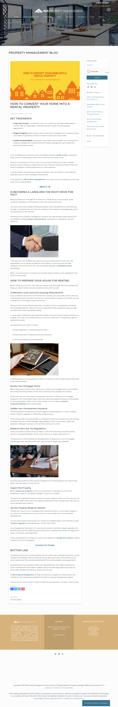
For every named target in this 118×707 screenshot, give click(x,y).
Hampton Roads (93, 628)
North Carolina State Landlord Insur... (94, 120)
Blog (92, 17)
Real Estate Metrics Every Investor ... (96, 106)
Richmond (93, 627)
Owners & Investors (31, 17)
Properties (47, 17)
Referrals (82, 17)
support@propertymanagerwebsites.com (49, 698)
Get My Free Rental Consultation (96, 703)
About (101, 17)
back (12, 608)
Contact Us (57, 688)
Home (16, 17)
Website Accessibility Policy (74, 698)
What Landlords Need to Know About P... (95, 98)
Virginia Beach (93, 630)
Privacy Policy (68, 688)
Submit (97, 77)
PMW (103, 685)
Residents (69, 17)
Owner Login (92, 6)
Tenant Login (104, 6)
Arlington (93, 632)
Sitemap (48, 688)
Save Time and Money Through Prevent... (95, 113)
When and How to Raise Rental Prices (95, 128)
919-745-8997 (103, 3)
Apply (59, 17)
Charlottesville (93, 633)
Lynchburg (93, 635)
